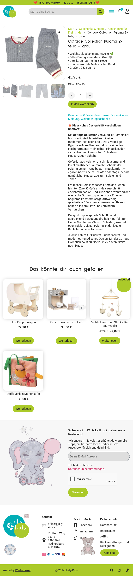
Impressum (107, 530)
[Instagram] (119, 570)
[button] (59, 32)
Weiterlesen (23, 340)
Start (71, 28)
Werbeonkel (22, 570)
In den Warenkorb (82, 104)
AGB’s (104, 536)
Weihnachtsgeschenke (95, 118)
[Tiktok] (127, 570)
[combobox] (63, 11)
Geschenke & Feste (91, 28)
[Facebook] (111, 570)
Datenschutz (108, 525)
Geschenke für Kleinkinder (111, 115)
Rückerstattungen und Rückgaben (114, 544)
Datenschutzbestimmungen (86, 469)
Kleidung (73, 118)
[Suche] (100, 11)
